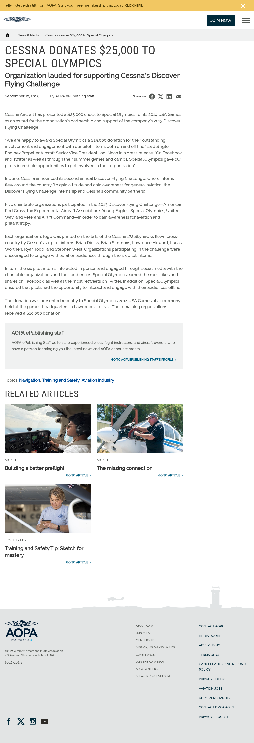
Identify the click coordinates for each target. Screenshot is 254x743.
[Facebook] (10, 722)
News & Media (29, 35)
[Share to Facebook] (152, 96)
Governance (145, 654)
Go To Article (77, 475)
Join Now (221, 20)
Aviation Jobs (210, 688)
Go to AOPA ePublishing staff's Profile (142, 359)
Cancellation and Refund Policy (222, 666)
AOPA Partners (147, 669)
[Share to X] (161, 96)
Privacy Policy (212, 679)
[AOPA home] (17, 20)
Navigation (29, 380)
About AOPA (144, 625)
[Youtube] (45, 722)
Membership (145, 640)
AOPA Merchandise (215, 698)
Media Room (209, 636)
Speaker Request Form (153, 676)
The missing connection (125, 468)
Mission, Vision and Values (155, 647)
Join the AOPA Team (150, 661)
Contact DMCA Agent (217, 707)
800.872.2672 (13, 662)
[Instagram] (34, 722)
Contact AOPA (211, 626)
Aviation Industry (98, 380)
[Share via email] (179, 96)
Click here (133, 5)
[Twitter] (22, 722)
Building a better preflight (34, 468)
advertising (209, 645)
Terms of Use (210, 654)
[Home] (11, 34)
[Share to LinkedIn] (169, 96)
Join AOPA (143, 633)
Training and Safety (61, 380)
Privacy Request (213, 717)
